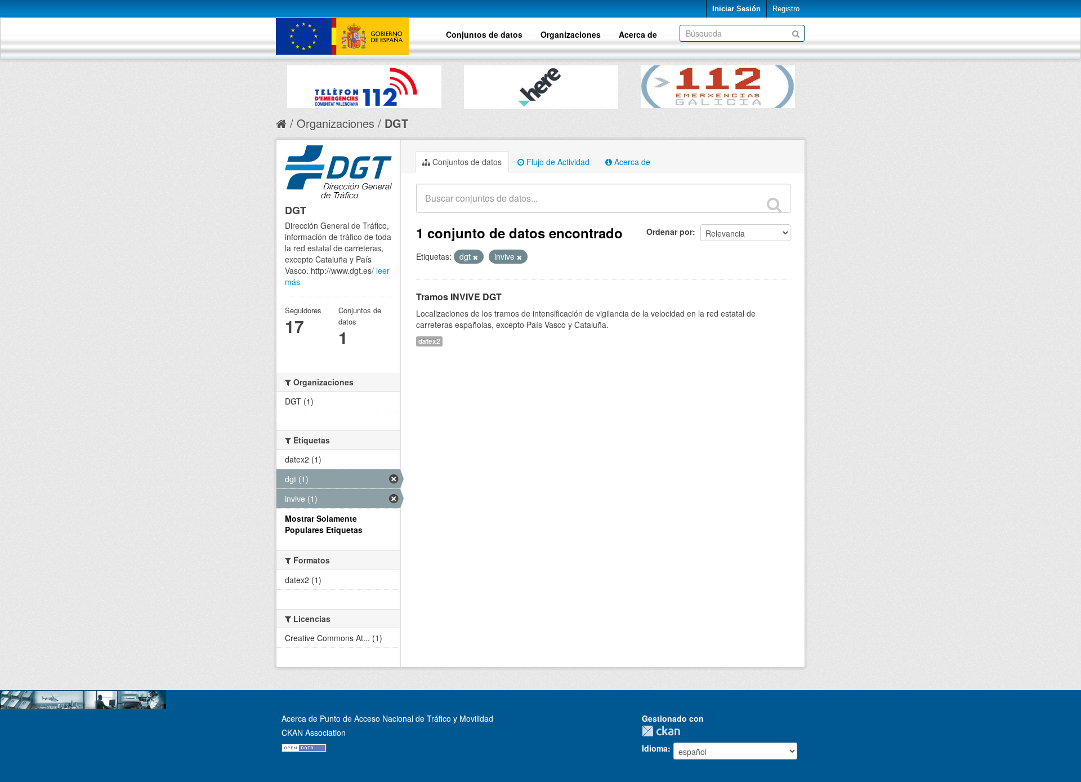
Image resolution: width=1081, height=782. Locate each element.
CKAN (664, 731)
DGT (396, 123)
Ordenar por (669, 231)
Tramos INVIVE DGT (459, 296)
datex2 (429, 341)
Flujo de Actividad (556, 161)
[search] (774, 204)
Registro (785, 9)
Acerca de (638, 34)
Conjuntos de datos (484, 34)
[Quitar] (475, 256)
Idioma (655, 748)
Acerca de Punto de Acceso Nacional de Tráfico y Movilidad (387, 718)
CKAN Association (314, 732)
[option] (364, 84)
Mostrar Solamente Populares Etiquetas (324, 524)
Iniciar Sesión (736, 9)
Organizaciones (570, 34)
